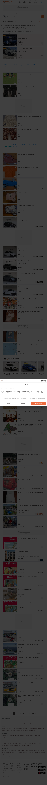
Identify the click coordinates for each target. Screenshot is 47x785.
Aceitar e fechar (38, 403)
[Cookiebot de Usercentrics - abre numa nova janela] (41, 381)
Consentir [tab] (6, 384)
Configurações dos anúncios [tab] (29, 384)
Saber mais (23, 403)
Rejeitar (8, 403)
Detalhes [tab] (17, 384)
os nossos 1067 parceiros (9, 389)
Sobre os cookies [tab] (41, 384)
